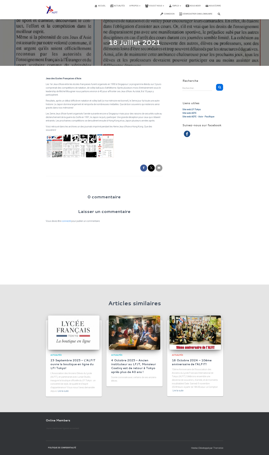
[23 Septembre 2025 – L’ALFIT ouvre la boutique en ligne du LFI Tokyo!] (73, 332)
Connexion (169, 14)
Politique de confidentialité (62, 448)
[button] (139, 6)
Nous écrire (215, 6)
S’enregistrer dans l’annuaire (197, 14)
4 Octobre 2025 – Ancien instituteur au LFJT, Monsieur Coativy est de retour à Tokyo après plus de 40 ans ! (133, 366)
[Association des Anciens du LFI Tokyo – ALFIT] (51, 10)
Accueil (102, 6)
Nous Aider (195, 6)
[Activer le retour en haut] (263, 449)
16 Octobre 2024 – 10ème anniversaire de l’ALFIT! (192, 362)
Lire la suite (63, 391)
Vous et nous (156, 6)
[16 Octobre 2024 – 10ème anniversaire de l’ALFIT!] (195, 332)
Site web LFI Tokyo (191, 109)
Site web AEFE (189, 113)
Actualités (119, 6)
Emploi (175, 6)
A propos (134, 6)
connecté (66, 221)
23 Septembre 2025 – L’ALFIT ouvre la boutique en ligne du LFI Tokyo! (72, 364)
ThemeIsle (218, 448)
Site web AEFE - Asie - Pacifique (198, 116)
